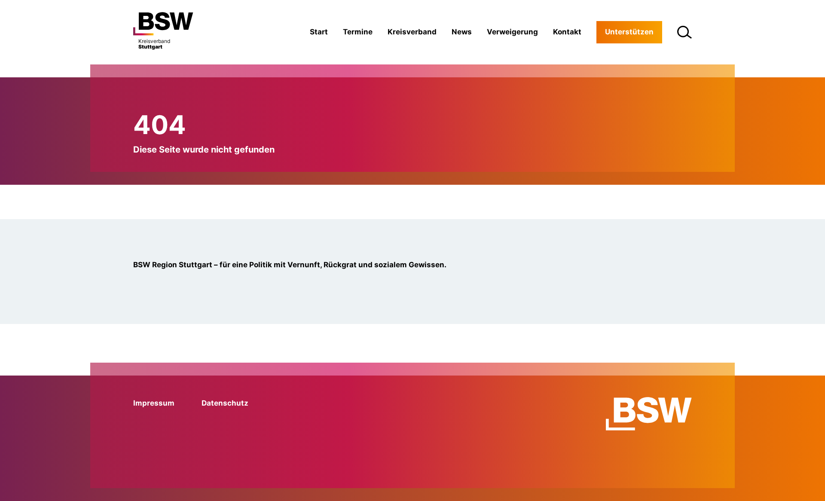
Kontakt (567, 31)
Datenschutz (225, 403)
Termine (358, 31)
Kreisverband (412, 31)
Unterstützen (629, 31)
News (462, 31)
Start (319, 31)
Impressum (153, 403)
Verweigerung (512, 31)
